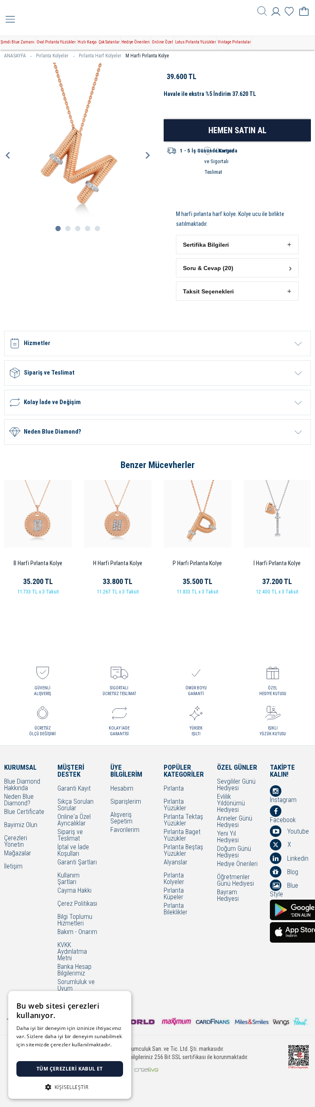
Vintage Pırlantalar (234, 42)
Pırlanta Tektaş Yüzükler (183, 820)
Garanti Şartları (77, 862)
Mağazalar (17, 853)
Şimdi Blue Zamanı (17, 42)
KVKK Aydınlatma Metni (72, 952)
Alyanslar (175, 862)
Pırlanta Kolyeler (52, 56)
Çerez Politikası (77, 903)
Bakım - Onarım (77, 932)
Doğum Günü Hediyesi (234, 852)
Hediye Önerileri (135, 42)
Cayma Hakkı (74, 890)
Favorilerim (124, 830)
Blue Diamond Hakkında (22, 784)
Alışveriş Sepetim (121, 818)
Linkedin (296, 858)
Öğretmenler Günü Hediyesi (235, 880)
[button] (237, 244)
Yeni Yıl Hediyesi (228, 836)
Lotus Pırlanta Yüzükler (195, 42)
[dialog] (69, 1045)
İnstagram (283, 799)
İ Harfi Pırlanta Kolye (277, 563)
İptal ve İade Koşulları (73, 850)
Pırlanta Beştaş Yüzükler (183, 850)
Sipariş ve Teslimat (70, 835)
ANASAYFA (15, 56)
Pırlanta (174, 788)
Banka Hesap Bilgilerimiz (74, 970)
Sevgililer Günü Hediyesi (236, 784)
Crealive (146, 1069)
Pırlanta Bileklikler (175, 909)
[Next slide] (147, 155)
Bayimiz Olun (20, 825)
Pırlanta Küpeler (174, 893)
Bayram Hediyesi (228, 895)
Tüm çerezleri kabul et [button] (70, 1068)
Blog (291, 872)
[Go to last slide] (8, 155)
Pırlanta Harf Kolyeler (100, 56)
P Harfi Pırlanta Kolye (197, 563)
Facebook (283, 819)
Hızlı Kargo (87, 42)
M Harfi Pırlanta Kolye (147, 56)
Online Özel (162, 42)
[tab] (58, 228)
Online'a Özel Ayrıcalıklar (74, 820)
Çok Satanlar (108, 42)
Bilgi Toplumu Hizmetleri (74, 920)
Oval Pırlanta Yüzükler (56, 42)
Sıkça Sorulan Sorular (75, 804)
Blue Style (284, 890)
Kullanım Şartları (68, 878)
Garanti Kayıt (74, 788)
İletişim (13, 866)
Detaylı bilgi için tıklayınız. (47, 1052)
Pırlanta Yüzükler (175, 804)
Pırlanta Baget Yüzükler (182, 835)
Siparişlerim (125, 801)
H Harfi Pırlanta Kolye (117, 563)
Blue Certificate (24, 812)
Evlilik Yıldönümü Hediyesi (231, 803)
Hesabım (121, 788)
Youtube (297, 831)
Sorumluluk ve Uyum (76, 985)
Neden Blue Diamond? (19, 800)
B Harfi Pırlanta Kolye (38, 563)
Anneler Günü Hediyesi (234, 821)
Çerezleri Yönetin (15, 841)
